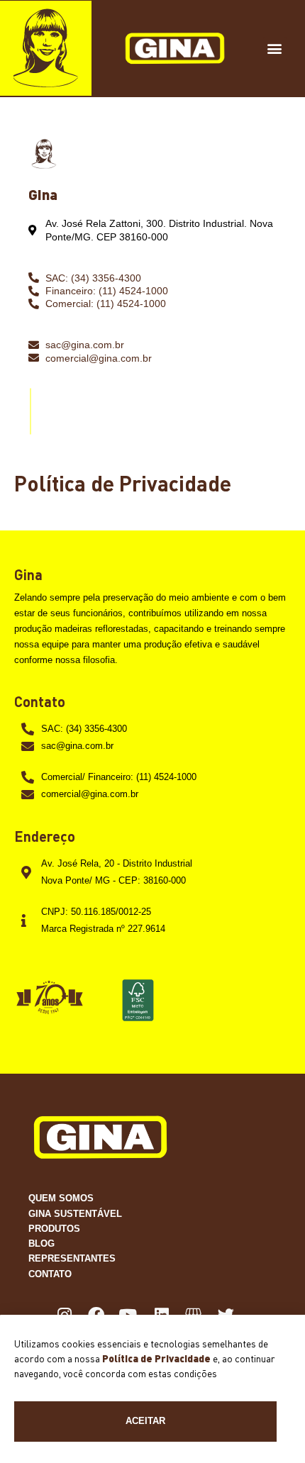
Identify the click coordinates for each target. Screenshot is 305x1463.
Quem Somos (61, 1198)
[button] (275, 48)
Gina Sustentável (75, 1213)
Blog (41, 1243)
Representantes (72, 1258)
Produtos (54, 1228)
